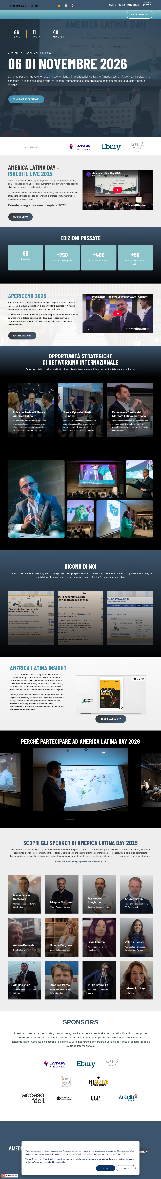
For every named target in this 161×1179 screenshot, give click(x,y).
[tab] (70, 819)
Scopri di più (20, 217)
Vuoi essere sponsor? (26, 99)
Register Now (139, 14)
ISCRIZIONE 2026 (22, 335)
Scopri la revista (110, 719)
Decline (126, 1168)
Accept (106, 1168)
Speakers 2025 (18, 6)
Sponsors (36, 6)
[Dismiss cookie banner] (135, 1146)
